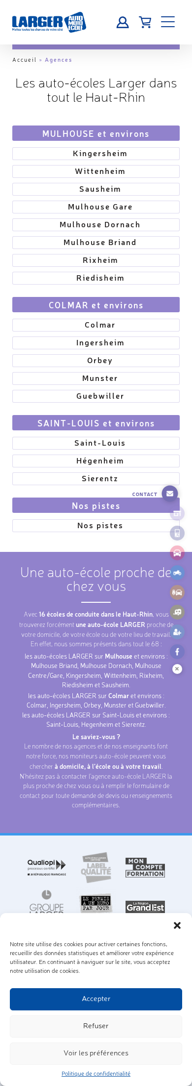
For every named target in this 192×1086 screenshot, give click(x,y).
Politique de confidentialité (96, 1074)
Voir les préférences (96, 1053)
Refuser (96, 1026)
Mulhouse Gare (100, 206)
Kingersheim (100, 153)
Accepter (96, 999)
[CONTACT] (169, 493)
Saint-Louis (100, 442)
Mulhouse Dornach (100, 224)
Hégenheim (100, 460)
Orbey (100, 360)
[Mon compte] (123, 22)
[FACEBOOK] (177, 651)
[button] (177, 925)
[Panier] (145, 22)
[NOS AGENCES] (177, 513)
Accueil (24, 60)
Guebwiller (100, 395)
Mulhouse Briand (100, 242)
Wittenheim (100, 171)
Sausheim (100, 188)
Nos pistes (100, 525)
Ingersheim (100, 342)
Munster (100, 378)
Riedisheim (100, 277)
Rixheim (100, 259)
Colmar (100, 324)
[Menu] (168, 22)
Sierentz (100, 478)
